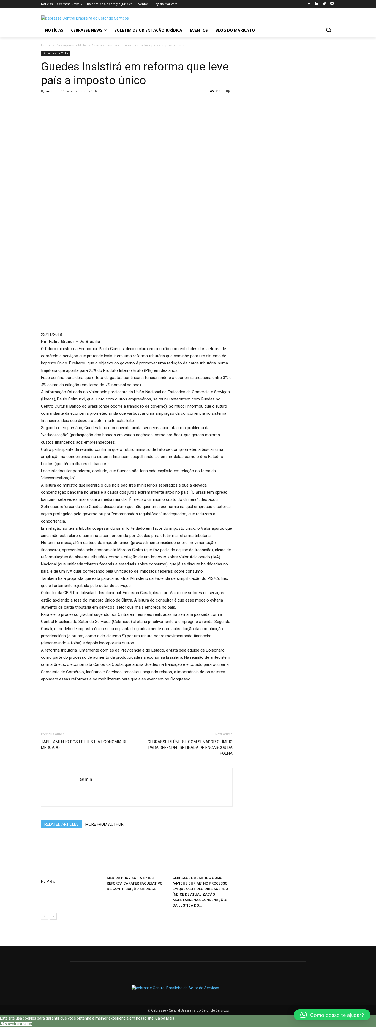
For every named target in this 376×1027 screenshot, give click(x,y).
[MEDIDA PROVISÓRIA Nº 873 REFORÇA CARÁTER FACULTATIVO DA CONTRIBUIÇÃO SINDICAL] (137, 855)
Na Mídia (48, 881)
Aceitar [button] (26, 1024)
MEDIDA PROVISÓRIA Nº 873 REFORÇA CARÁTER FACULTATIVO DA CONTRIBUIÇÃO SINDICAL (134, 883)
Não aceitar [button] (10, 1024)
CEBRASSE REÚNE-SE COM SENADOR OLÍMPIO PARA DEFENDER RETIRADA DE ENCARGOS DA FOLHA (190, 747)
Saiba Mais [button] (164, 1018)
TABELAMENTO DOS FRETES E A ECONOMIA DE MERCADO (84, 744)
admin (51, 91)
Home (46, 45)
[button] (328, 30)
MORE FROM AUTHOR (104, 824)
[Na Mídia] (71, 856)
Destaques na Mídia (71, 45)
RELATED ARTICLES (61, 824)
